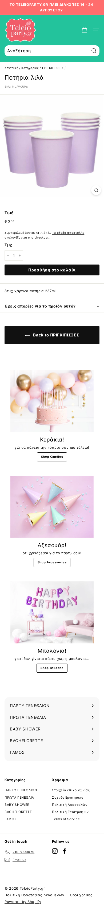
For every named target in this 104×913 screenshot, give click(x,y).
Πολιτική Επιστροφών (70, 812)
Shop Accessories (52, 562)
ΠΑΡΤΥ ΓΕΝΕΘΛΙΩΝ (21, 790)
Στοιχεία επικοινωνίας (71, 790)
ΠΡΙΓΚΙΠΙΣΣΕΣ (53, 68)
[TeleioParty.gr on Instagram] (55, 851)
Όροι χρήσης (81, 895)
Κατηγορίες (30, 68)
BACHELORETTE (18, 812)
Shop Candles (52, 456)
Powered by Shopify (23, 901)
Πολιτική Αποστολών (69, 805)
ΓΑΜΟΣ (11, 819)
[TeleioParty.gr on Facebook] (64, 851)
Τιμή (9, 212)
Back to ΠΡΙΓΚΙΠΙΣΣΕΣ (55, 334)
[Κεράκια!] (52, 401)
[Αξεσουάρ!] (52, 507)
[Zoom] (96, 190)
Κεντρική (11, 68)
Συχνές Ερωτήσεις (67, 797)
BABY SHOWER (17, 805)
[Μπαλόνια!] (52, 612)
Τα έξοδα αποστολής (68, 233)
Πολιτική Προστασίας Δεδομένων (35, 895)
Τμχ (8, 245)
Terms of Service (66, 819)
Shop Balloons (52, 668)
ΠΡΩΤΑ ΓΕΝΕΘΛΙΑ (19, 797)
